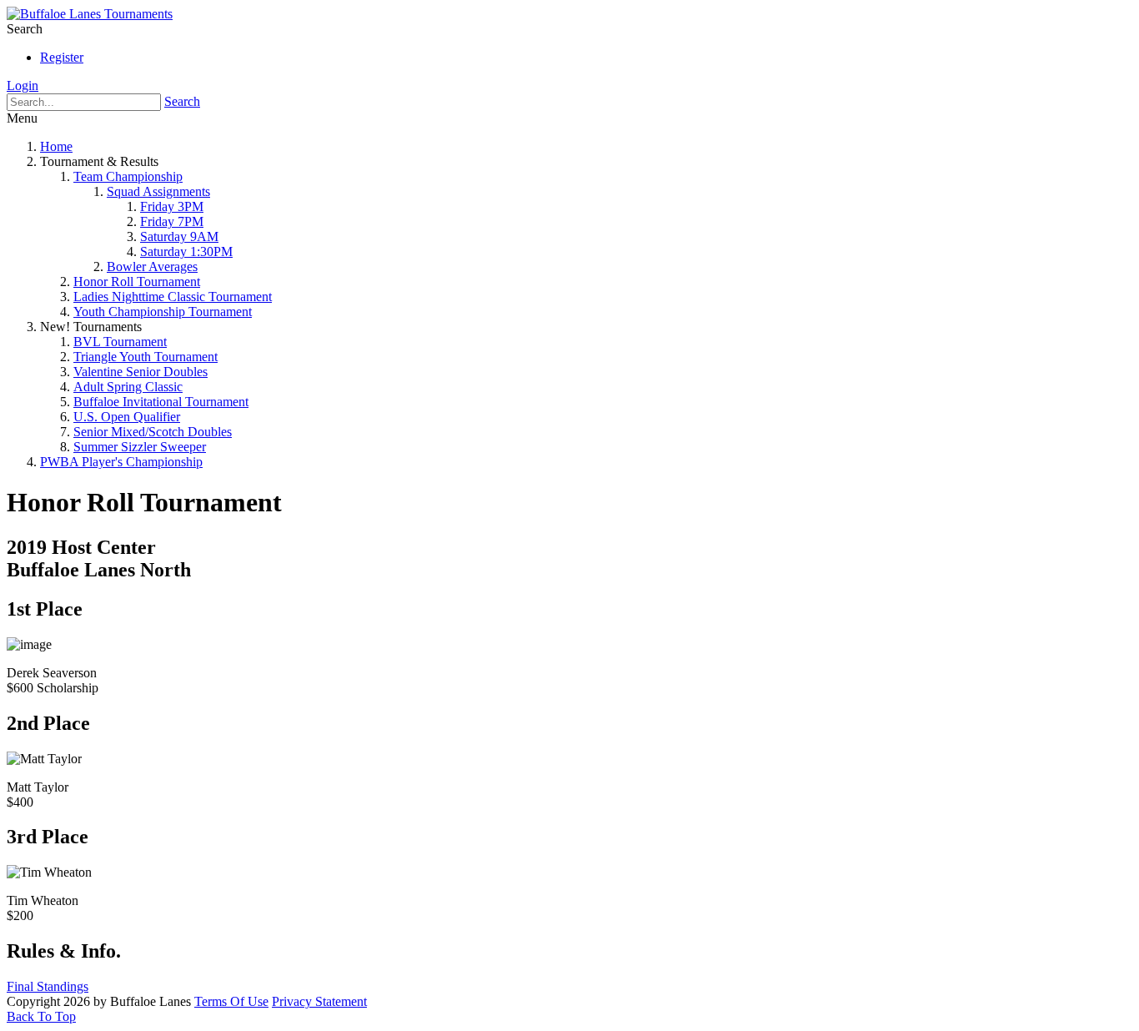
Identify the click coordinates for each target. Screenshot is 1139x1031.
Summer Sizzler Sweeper (139, 447)
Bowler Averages (152, 266)
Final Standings (47, 986)
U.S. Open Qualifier (126, 417)
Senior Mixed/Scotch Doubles (152, 432)
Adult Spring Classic (128, 387)
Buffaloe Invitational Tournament (160, 402)
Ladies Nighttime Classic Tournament (172, 296)
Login (22, 85)
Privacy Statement (319, 1001)
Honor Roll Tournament (136, 281)
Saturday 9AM (179, 236)
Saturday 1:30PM (186, 251)
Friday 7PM (171, 221)
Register (61, 57)
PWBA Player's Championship (121, 462)
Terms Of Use (231, 1001)
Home (56, 146)
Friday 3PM (171, 206)
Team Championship (128, 176)
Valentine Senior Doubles (140, 372)
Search (182, 101)
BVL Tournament (120, 341)
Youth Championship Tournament (162, 311)
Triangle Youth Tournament (145, 357)
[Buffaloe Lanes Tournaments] (90, 14)
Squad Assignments (158, 191)
